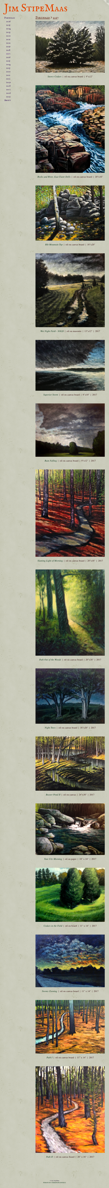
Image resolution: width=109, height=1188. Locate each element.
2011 (8, 75)
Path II (49, 1156)
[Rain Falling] (70, 430)
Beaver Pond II (53, 794)
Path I (49, 1057)
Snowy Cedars (54, 76)
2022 (8, 35)
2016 (8, 57)
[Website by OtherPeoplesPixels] (103, 5)
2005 (8, 96)
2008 (8, 86)
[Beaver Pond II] (70, 763)
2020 (8, 43)
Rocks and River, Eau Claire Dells (53, 176)
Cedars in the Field (53, 925)
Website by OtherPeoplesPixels (54, 1182)
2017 (8, 53)
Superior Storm (50, 394)
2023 (8, 32)
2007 (8, 89)
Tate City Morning (53, 858)
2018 (8, 50)
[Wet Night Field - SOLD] (70, 290)
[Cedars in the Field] (70, 895)
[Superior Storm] (70, 365)
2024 (8, 28)
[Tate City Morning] (70, 829)
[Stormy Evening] (70, 961)
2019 (8, 46)
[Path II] (70, 1109)
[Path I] (70, 1027)
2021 (8, 39)
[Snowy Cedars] (70, 47)
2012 (8, 71)
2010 (8, 78)
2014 (8, 64)
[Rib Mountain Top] (70, 213)
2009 (8, 82)
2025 (8, 25)
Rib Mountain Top (54, 244)
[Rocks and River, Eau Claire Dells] (70, 129)
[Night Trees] (70, 696)
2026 (8, 21)
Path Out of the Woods (50, 659)
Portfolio (9, 17)
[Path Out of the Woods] (70, 612)
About (7, 100)
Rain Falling (51, 460)
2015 (8, 60)
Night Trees (50, 727)
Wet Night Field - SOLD (52, 331)
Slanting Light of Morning (50, 560)
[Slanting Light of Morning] (70, 513)
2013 (8, 68)
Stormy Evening (49, 991)
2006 (8, 93)
